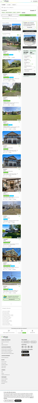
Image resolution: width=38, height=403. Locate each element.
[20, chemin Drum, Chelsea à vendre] (11, 66)
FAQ (2, 371)
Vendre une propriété (5, 339)
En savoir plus (29, 27)
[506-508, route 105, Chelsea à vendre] (11, 278)
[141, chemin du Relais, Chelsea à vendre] (11, 208)
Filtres (10, 15)
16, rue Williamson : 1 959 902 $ (6, 316)
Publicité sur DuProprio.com (5, 374)
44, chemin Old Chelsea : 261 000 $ (6, 317)
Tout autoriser (18, 400)
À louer (8, 4)
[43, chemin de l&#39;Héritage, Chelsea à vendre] (11, 231)
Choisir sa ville (3, 367)
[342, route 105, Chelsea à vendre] (11, 89)
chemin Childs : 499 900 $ (5, 319)
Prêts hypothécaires (4, 381)
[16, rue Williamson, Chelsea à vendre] (11, 185)
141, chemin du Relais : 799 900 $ (6, 318)
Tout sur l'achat (3, 363)
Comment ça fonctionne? (5, 341)
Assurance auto (3, 380)
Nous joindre (24, 339)
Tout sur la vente (3, 361)
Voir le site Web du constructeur (29, 47)
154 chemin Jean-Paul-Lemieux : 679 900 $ (7, 314)
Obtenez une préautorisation (30, 74)
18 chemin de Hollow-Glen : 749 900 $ (7, 321)
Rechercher (27, 15)
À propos (3, 369)
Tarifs (2, 343)
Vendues (14, 4)
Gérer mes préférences (9, 400)
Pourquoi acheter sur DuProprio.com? (6, 350)
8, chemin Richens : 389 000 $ (6, 323)
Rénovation (3, 383)
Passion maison (3, 366)
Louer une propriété (5, 355)
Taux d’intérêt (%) (26, 62)
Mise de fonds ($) (26, 59)
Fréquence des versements (27, 69)
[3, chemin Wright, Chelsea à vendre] (11, 114)
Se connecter (35, 1)
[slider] (31, 57)
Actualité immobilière (4, 364)
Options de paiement (4, 344)
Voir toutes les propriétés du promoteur (30, 45)
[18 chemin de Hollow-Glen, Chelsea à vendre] (11, 255)
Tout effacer (23, 12)
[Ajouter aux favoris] (19, 51)
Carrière (2, 373)
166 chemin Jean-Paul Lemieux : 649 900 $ (7, 315)
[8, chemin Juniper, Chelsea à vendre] (11, 43)
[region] (19, 397)
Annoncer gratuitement (4, 357)
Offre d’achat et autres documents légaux (7, 353)
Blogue (2, 359)
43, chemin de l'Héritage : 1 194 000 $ (7, 320)
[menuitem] (11, 343)
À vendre (3, 4)
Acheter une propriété (6, 347)
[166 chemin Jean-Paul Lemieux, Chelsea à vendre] (11, 161)
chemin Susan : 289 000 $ (5, 322)
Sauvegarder (11, 299)
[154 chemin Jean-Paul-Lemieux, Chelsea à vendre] (11, 138)
